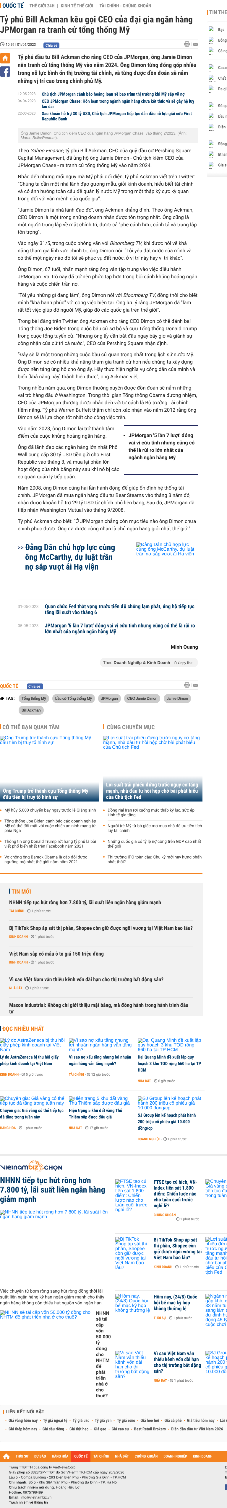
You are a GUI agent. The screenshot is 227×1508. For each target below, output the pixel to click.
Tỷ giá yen (103, 1421)
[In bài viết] (188, 44)
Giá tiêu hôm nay (201, 1421)
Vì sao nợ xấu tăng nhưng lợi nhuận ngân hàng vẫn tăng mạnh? (100, 1060)
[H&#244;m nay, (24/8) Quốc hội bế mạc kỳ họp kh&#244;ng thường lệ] (133, 1306)
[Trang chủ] (5, 58)
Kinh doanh (18, 937)
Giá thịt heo (78, 1429)
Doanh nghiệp (149, 1139)
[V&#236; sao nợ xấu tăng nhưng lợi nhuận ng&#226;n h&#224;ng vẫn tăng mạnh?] (101, 1045)
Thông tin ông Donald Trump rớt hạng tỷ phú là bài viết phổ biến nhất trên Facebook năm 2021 (50, 844)
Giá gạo (100, 1429)
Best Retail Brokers (150, 1429)
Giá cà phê (172, 1421)
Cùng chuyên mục (131, 727)
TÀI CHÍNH (101, 1456)
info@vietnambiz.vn (35, 1497)
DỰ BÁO (40, 1456)
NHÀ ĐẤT (122, 1456)
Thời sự (160, 1318)
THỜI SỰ (22, 1456)
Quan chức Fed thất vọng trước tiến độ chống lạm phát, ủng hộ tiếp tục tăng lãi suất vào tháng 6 (119, 610)
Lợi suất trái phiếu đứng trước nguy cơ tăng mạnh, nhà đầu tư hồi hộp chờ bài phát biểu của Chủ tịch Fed (152, 791)
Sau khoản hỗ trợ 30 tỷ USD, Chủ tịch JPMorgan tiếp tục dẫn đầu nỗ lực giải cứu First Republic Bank (117, 116)
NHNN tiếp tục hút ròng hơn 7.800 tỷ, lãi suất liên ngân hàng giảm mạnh (85, 902)
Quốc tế (13, 5)
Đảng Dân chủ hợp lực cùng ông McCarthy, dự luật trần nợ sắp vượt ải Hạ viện (70, 557)
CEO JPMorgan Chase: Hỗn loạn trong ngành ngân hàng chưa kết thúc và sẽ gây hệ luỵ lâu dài (118, 104)
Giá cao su (120, 1429)
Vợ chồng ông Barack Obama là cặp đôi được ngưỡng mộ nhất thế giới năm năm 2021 (45, 859)
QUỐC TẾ (80, 1456)
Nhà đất (15, 988)
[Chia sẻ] (5, 71)
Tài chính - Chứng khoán (125, 6)
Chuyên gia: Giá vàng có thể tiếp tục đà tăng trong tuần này (32, 1114)
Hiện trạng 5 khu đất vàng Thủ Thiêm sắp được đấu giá (95, 1114)
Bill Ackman (31, 710)
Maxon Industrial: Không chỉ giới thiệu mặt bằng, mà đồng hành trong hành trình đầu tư (98, 1008)
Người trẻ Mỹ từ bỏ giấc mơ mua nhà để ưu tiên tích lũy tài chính (155, 828)
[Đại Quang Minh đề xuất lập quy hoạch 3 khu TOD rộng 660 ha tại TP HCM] (170, 1045)
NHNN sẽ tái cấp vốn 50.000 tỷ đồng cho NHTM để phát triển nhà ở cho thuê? (103, 1354)
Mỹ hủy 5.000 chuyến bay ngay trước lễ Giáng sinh (50, 810)
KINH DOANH (203, 1456)
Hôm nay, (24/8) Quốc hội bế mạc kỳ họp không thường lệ (175, 1303)
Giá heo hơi (149, 1421)
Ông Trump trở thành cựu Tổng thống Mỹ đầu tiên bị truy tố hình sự (45, 794)
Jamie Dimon (177, 698)
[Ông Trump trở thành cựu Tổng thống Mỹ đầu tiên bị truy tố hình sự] (49, 769)
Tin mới (21, 891)
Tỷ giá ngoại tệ (55, 1421)
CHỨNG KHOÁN (146, 1456)
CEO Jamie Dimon (142, 698)
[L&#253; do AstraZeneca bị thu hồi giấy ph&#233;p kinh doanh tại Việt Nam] (32, 1045)
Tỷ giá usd (81, 1421)
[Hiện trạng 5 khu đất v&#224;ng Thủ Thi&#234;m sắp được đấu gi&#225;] (101, 1101)
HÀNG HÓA (60, 1456)
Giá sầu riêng (53, 1429)
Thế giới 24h (42, 6)
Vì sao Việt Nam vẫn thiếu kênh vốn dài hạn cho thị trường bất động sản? (86, 980)
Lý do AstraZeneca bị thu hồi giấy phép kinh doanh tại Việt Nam (29, 1060)
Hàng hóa (8, 1128)
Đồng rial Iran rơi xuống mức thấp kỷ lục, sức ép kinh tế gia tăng (151, 812)
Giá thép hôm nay (23, 1429)
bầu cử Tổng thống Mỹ (73, 698)
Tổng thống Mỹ (34, 698)
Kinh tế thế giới (77, 6)
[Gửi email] (195, 44)
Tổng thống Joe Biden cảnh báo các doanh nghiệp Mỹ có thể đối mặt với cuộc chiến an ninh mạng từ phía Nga (50, 826)
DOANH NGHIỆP (175, 1456)
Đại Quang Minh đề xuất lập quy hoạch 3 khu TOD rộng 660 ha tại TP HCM (169, 1063)
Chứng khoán (165, 1215)
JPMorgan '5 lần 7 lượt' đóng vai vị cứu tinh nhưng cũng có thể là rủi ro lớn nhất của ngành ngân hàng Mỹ (161, 447)
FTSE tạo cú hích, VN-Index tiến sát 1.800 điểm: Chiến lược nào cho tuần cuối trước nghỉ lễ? (175, 1194)
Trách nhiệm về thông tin (28, 1502)
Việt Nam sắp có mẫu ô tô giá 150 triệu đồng (56, 954)
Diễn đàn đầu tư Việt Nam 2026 (197, 1429)
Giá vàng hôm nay (23, 1421)
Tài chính (16, 911)
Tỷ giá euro (126, 1421)
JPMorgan (109, 698)
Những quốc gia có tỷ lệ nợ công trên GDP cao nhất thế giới (154, 844)
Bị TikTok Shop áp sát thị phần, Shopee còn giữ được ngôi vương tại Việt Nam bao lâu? (101, 928)
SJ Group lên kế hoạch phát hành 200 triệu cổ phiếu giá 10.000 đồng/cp (167, 1122)
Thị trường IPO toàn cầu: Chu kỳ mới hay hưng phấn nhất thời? (155, 859)
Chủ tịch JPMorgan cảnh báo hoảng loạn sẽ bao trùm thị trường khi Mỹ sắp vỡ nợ (113, 94)
